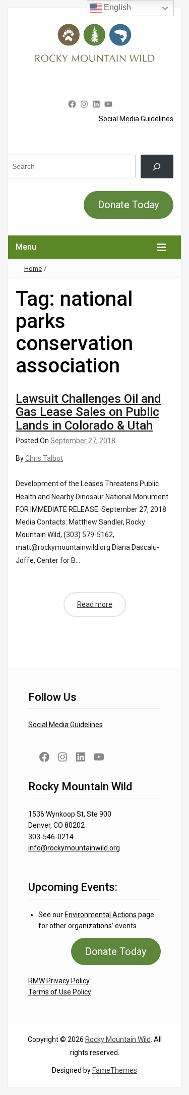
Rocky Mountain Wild (118, 1039)
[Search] (157, 166)
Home (33, 268)
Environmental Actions (101, 915)
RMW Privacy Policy (59, 981)
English (116, 7)
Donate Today (128, 205)
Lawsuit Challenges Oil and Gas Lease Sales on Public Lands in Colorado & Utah (88, 412)
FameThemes (114, 1070)
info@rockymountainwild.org (74, 848)
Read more (94, 604)
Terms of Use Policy (59, 992)
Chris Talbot (44, 458)
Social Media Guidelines (136, 119)
